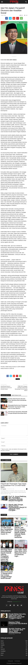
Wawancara (3, 481)
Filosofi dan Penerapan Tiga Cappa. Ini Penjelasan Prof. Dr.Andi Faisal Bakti (14, 485)
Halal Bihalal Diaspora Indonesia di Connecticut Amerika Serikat (6, 388)
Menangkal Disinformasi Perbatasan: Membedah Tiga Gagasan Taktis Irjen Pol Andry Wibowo (17, 407)
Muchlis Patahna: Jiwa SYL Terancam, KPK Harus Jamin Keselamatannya (17, 631)
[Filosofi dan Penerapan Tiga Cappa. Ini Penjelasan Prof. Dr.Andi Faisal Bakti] (14, 472)
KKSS (2, 647)
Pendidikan (3, 651)
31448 (26, 15)
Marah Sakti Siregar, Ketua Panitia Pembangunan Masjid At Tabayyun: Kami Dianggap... (18, 507)
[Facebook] (6, 605)
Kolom (5, 5)
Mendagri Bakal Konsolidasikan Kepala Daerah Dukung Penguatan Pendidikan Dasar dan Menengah (6, 555)
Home (2, 5)
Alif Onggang (3, 488)
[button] (26, 2)
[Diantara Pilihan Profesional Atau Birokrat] (4, 623)
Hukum (2, 653)
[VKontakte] (17, 605)
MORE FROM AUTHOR (16, 395)
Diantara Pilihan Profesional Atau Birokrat (18, 622)
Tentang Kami (10, 661)
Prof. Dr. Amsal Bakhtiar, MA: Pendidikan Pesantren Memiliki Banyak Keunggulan (17, 498)
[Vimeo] (14, 605)
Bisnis (2, 655)
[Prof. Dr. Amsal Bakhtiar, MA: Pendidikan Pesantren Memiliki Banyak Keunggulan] (4, 498)
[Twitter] (10, 605)
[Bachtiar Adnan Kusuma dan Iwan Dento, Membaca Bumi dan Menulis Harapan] (4, 400)
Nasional (2, 525)
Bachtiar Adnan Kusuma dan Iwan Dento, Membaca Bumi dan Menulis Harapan (17, 400)
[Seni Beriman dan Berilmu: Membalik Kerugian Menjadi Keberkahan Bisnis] (4, 413)
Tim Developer (17, 661)
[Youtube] (21, 605)
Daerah (2, 643)
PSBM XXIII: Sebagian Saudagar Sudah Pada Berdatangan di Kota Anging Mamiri (21, 388)
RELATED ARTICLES (5, 395)
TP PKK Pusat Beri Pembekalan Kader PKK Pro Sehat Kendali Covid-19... (7, 531)
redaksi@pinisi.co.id (16, 601)
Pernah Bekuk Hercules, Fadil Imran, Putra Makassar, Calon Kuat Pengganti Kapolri (17, 616)
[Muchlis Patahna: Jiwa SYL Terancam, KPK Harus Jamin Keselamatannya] (4, 630)
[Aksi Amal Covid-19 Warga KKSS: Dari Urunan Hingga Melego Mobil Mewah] (7, 566)
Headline (2, 645)
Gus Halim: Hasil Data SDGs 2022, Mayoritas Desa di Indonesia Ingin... (21, 553)
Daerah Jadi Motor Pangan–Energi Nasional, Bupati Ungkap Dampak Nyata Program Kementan (20, 532)
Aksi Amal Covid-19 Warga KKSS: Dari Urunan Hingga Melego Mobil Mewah (7, 575)
